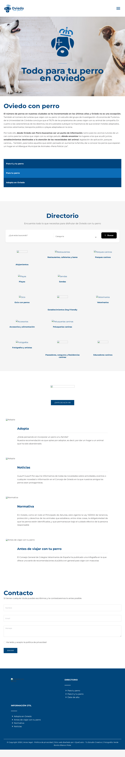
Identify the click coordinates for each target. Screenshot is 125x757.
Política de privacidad (43, 742)
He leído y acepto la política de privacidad (26, 642)
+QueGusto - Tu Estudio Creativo (88, 742)
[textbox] (60, 236)
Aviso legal (28, 742)
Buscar (110, 235)
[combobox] (76, 236)
